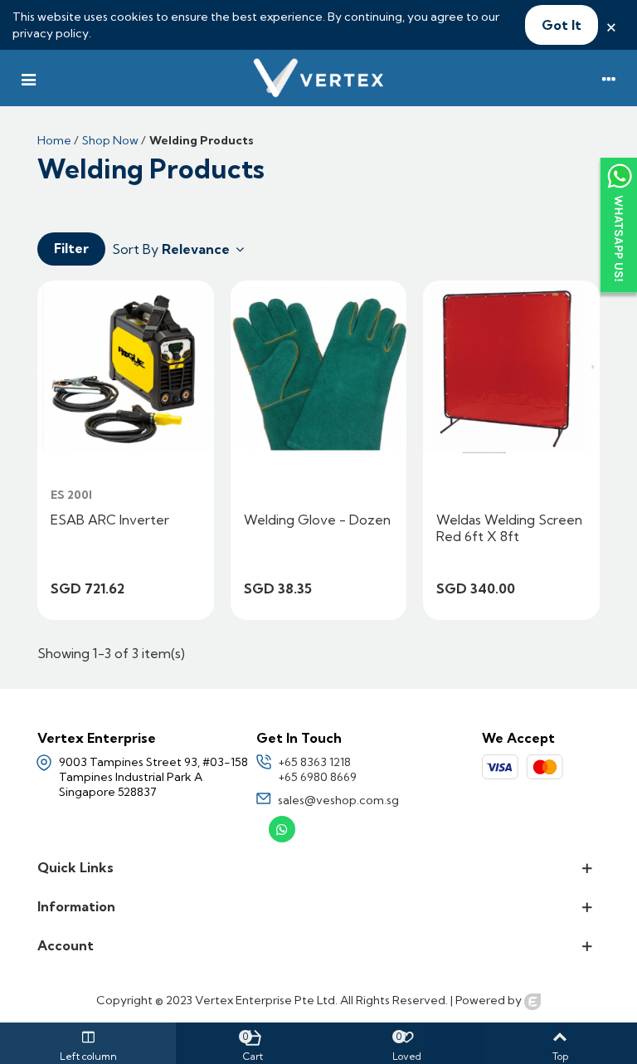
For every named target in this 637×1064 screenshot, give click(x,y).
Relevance (197, 249)
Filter (71, 248)
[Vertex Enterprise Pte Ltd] (318, 78)
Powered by (489, 1000)
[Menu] (28, 78)
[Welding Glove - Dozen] (319, 369)
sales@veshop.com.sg (338, 800)
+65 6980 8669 (317, 776)
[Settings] (609, 78)
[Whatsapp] (282, 829)
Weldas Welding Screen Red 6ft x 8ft (509, 527)
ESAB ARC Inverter (110, 519)
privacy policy (50, 33)
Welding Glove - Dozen (317, 519)
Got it (561, 25)
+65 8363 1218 (314, 761)
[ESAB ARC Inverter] (125, 369)
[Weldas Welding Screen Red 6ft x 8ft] (511, 369)
